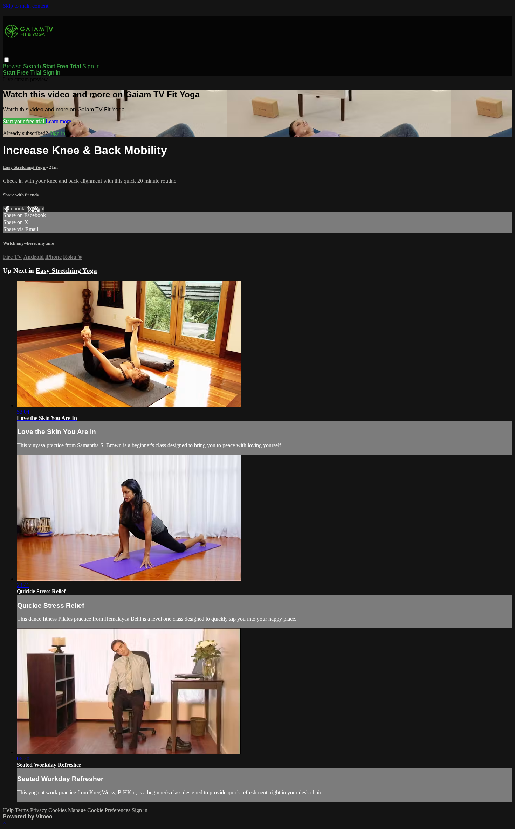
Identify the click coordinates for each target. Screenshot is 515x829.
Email (38, 209)
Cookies (58, 810)
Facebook (14, 209)
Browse (13, 66)
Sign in (91, 66)
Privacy (39, 810)
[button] (6, 59)
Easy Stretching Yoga (24, 167)
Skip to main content (25, 6)
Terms (22, 810)
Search (32, 66)
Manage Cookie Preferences (100, 810)
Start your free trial (24, 121)
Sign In (51, 73)
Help (9, 810)
